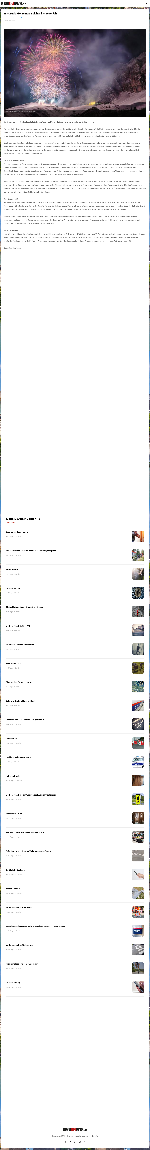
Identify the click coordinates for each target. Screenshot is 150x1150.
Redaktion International (14, 18)
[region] (75, 314)
